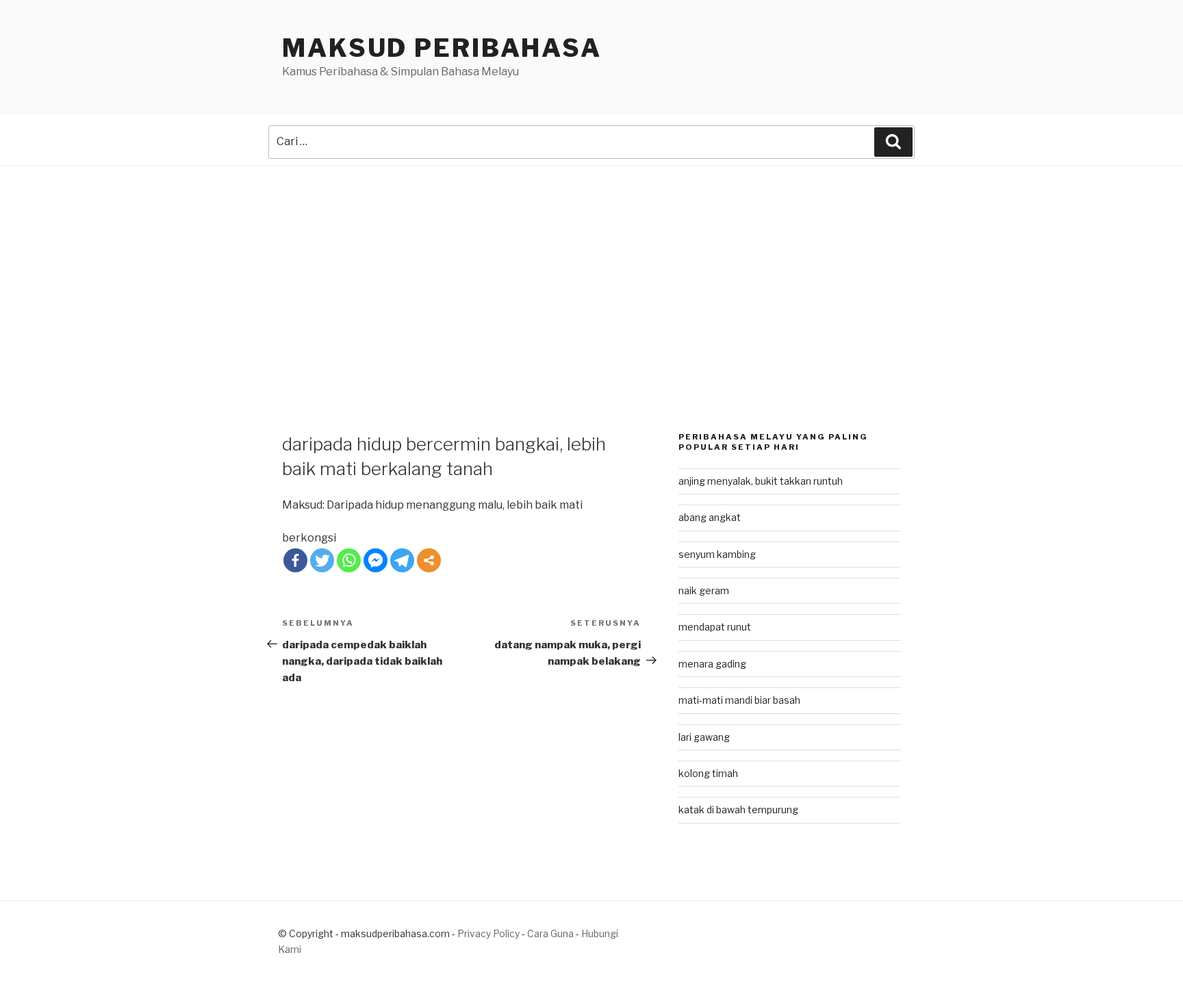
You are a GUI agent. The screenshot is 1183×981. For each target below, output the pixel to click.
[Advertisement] (591, 269)
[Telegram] (402, 560)
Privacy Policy (488, 933)
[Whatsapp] (349, 560)
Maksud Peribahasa (442, 48)
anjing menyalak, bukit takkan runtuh (760, 481)
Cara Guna (551, 933)
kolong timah (708, 773)
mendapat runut (714, 627)
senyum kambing (717, 554)
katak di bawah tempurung (738, 809)
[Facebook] (295, 560)
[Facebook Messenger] (375, 560)
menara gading (712, 664)
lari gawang (704, 737)
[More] (429, 560)
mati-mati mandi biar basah (739, 700)
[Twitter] (322, 560)
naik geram (703, 590)
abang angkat (709, 517)
